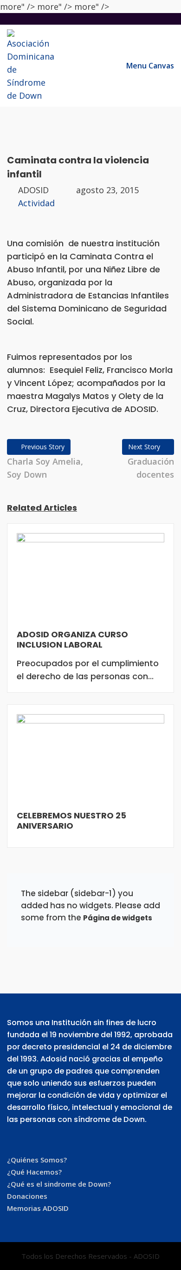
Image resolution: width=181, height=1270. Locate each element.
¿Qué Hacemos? (34, 1171)
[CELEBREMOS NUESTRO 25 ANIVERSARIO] (90, 761)
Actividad (36, 203)
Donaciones (27, 1196)
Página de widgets (117, 918)
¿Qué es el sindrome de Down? (59, 1184)
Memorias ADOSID (38, 1208)
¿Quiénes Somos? (37, 1159)
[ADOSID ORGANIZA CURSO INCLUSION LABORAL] (90, 580)
